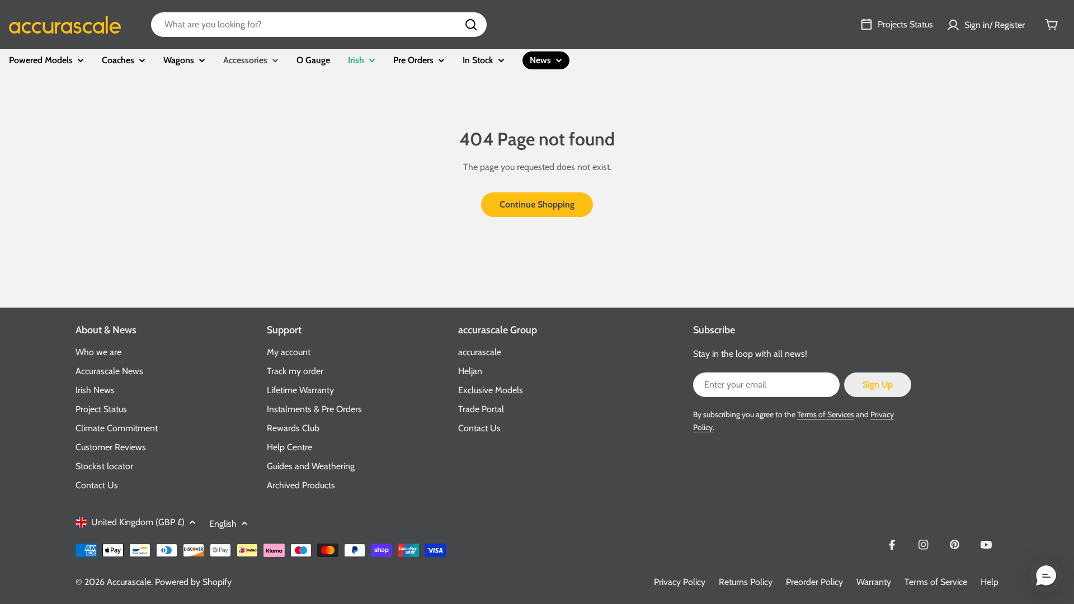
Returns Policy (745, 582)
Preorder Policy (814, 582)
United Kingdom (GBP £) (138, 522)
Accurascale (129, 582)
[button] (1046, 576)
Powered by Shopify (193, 582)
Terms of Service (936, 582)
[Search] (471, 24)
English (223, 523)
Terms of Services (825, 414)
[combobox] (319, 24)
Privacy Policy (679, 582)
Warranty (873, 582)
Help (989, 582)
